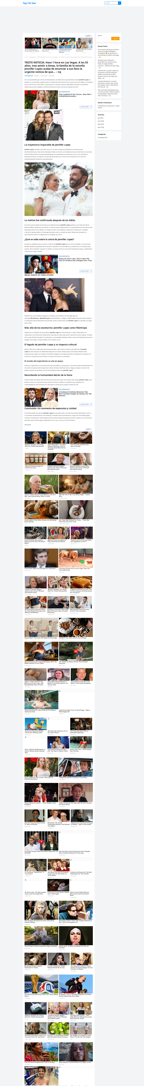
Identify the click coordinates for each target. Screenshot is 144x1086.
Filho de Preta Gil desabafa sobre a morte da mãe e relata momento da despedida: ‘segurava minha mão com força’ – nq (109, 93)
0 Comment (51, 75)
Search (100, 35)
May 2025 (101, 124)
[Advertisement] (72, 18)
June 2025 (101, 121)
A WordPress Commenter (106, 106)
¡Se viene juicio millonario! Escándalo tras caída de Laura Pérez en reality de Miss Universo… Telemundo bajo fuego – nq (108, 64)
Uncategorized (32, 57)
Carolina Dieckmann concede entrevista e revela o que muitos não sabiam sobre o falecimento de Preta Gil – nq (108, 84)
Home (25, 57)
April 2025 (101, 127)
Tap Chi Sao (29, 3)
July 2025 (100, 118)
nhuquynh (36, 75)
